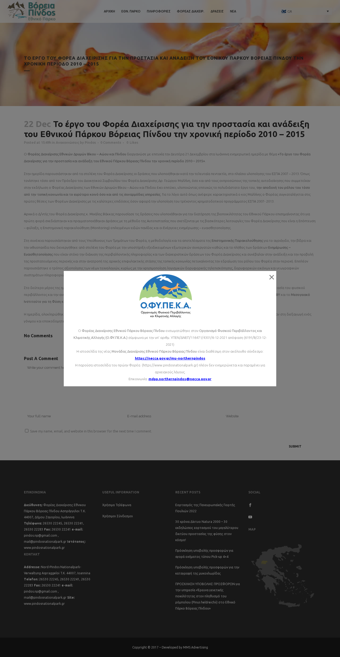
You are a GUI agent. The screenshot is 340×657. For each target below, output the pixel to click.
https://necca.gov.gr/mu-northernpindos (170, 358)
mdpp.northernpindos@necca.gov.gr (179, 379)
